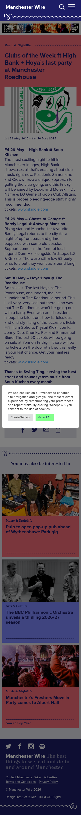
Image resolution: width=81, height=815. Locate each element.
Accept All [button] (44, 417)
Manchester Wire (25, 7)
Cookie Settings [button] (21, 417)
